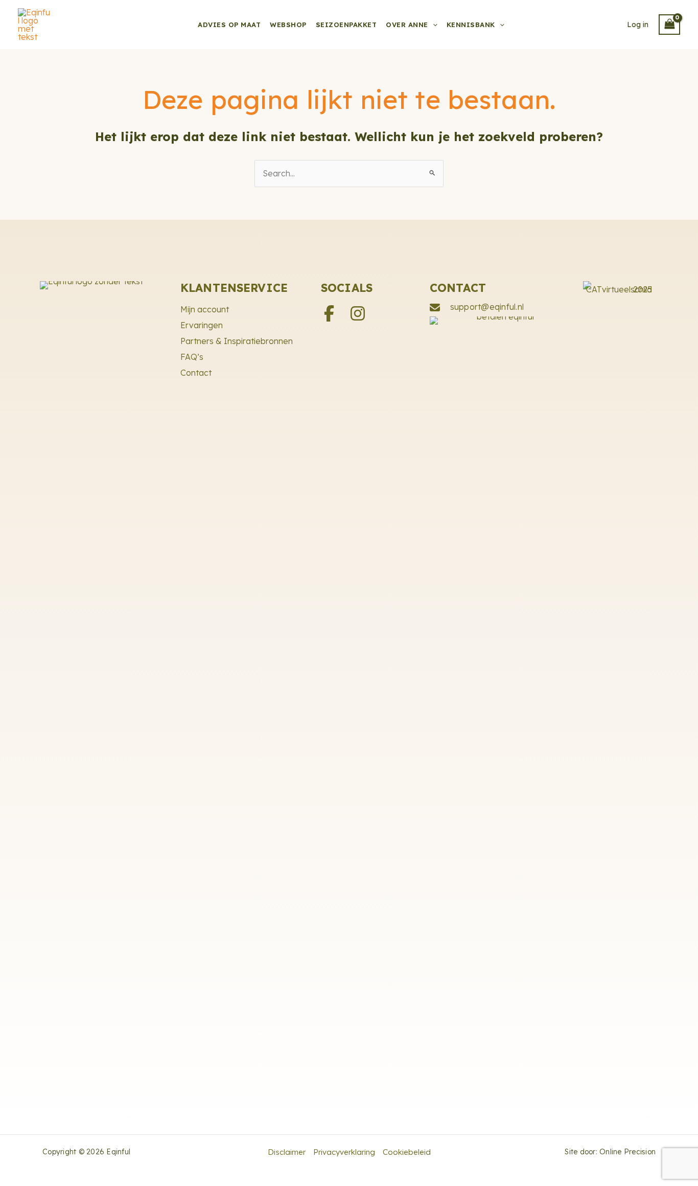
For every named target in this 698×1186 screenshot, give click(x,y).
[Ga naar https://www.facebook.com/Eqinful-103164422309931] (329, 314)
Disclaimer (287, 1152)
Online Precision (627, 1151)
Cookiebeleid (407, 1152)
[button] (432, 24)
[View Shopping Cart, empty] (669, 24)
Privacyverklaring (344, 1152)
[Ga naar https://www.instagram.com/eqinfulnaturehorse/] (358, 314)
